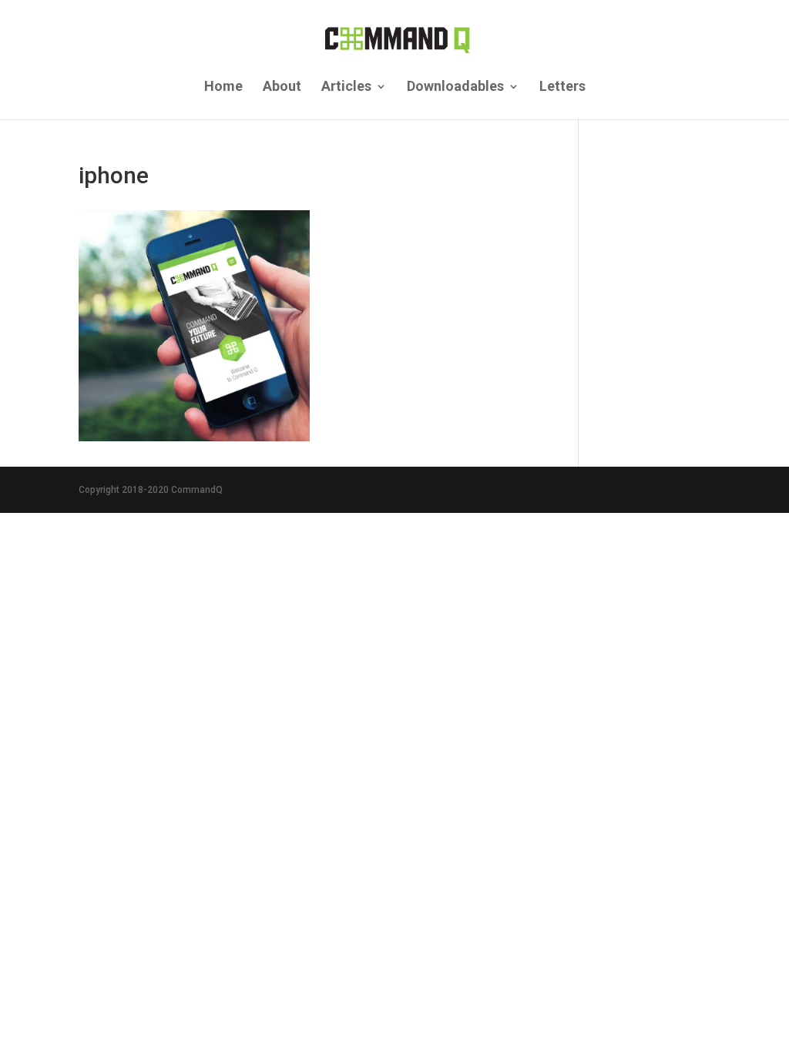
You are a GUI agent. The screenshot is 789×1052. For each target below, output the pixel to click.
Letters (562, 87)
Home (223, 87)
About (282, 87)
